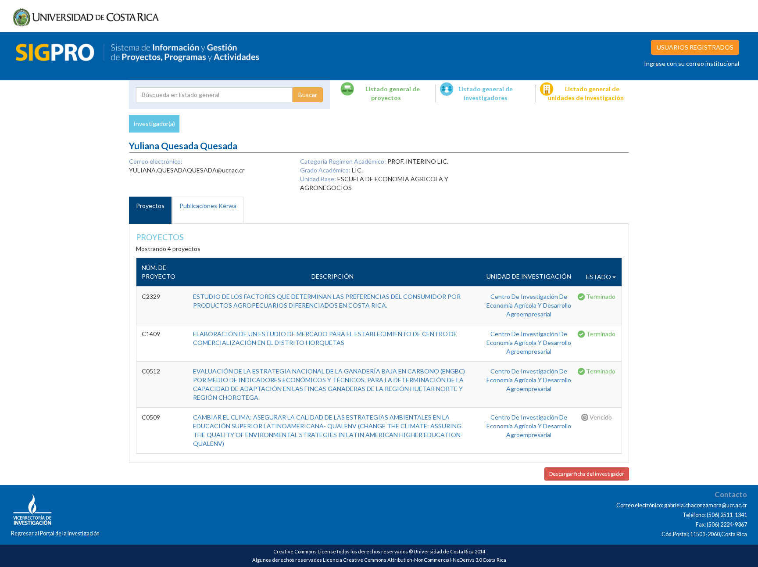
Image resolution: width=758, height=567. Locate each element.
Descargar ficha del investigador (586, 473)
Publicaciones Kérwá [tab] (207, 205)
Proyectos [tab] (150, 205)
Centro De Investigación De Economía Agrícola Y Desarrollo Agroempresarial (528, 305)
